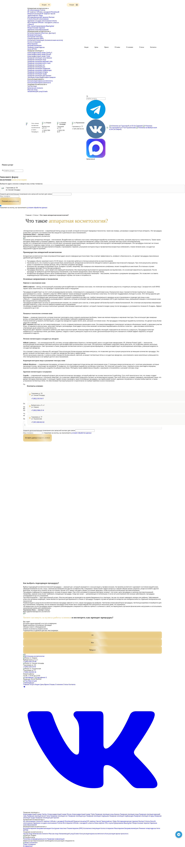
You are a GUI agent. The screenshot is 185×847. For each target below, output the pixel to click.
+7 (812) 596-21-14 (46, 131)
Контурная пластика (34, 37)
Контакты (153, 47)
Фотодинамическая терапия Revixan (40, 17)
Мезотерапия (32, 44)
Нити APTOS (32, 49)
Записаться (90, 159)
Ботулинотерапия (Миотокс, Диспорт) (41, 33)
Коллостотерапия (34, 42)
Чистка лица (32, 86)
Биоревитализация (34, 35)
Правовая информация (55, 839)
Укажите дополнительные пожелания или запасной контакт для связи (26, 194)
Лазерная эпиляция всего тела (38, 63)
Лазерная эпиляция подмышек (38, 68)
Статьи (141, 47)
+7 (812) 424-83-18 (29, 672)
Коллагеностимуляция (91, 828)
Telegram (92, 650)
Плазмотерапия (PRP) (35, 38)
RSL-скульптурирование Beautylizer (40, 26)
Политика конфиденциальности (35, 839)
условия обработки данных (37, 208)
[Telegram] (24, 687)
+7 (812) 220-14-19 (29, 667)
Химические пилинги (35, 88)
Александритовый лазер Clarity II (39, 53)
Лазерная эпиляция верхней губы (40, 61)
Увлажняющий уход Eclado (37, 91)
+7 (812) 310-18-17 (61, 131)
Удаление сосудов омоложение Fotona (42, 21)
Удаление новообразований (37, 30)
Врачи (106, 47)
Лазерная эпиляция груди (37, 74)
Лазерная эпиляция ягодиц (37, 72)
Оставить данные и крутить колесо (37, 438)
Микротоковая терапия (36, 28)
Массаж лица (32, 90)
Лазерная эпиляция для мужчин (39, 76)
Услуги (32, 684)
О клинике (129, 47)
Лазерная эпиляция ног (36, 65)
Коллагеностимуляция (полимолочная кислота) (45, 40)
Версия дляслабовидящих (30, 682)
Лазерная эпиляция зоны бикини (39, 58)
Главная (29, 215)
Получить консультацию (10, 201)
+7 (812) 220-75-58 (29, 662)
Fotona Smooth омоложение (38, 19)
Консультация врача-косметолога (40, 81)
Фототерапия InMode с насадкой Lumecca (43, 23)
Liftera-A (30, 24)
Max (92, 642)
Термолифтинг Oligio (35, 16)
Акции (86, 47)
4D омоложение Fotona (36, 10)
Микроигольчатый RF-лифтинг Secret (41, 14)
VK (92, 635)
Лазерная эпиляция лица (36, 60)
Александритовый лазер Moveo (39, 54)
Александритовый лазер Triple (38, 56)
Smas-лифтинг (99, 823)
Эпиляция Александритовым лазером (41, 77)
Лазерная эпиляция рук (36, 67)
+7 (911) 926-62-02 (78, 129)
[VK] (92, 811)
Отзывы (117, 47)
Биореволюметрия (34, 46)
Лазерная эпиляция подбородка (39, 70)
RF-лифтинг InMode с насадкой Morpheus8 (43, 12)
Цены (96, 47)
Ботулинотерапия (29, 828)
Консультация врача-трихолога (39, 83)
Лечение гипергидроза (36, 47)
